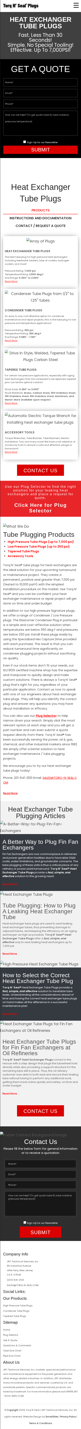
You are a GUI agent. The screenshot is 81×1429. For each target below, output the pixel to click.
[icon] (29, 1291)
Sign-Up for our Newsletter (42, 142)
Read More (11, 281)
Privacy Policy (68, 1416)
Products (41, 210)
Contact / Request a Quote (41, 225)
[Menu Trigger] (76, 5)
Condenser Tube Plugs (16, 1311)
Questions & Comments (17, 1345)
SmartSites (51, 1416)
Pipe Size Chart (12, 1355)
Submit (40, 149)
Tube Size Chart (12, 1350)
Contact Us (40, 470)
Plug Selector (46, 716)
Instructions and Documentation (40, 218)
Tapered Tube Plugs (14, 1316)
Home (6, 1329)
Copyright (12, 1410)
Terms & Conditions (40, 1423)
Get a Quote (10, 1340)
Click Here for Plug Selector (40, 507)
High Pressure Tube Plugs (18, 1305)
